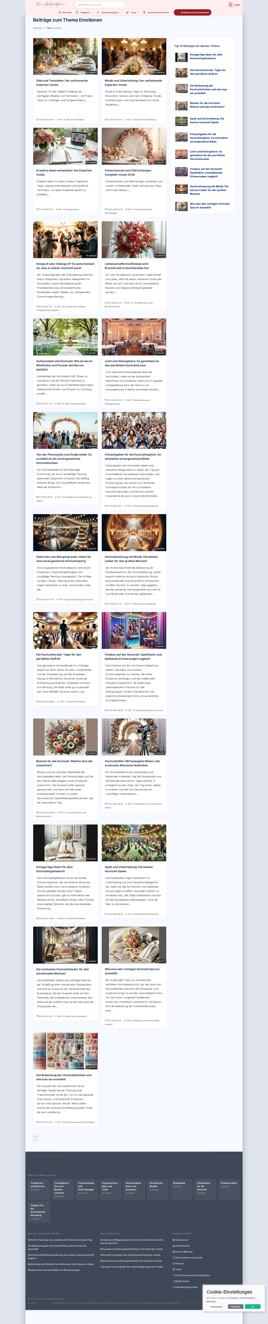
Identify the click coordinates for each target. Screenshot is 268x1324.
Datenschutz (182, 1245)
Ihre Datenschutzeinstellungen (192, 1275)
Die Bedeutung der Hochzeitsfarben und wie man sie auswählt (208, 89)
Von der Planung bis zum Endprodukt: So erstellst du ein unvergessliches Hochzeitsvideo (64, 459)
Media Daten (182, 1281)
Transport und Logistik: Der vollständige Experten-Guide (131, 1266)
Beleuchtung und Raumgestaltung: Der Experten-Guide (131, 1261)
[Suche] (120, 5)
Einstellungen (216, 1307)
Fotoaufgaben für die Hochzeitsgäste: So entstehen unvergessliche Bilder (209, 138)
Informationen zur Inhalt (188, 1257)
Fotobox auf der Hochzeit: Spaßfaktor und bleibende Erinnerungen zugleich (206, 172)
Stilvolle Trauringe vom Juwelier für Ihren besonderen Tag (60, 1240)
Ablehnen (235, 1306)
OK (252, 1306)
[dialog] (234, 1298)
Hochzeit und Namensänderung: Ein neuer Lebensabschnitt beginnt (61, 1257)
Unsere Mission (184, 1251)
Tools (178, 1269)
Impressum (181, 1240)
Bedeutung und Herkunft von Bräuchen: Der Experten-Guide (61, 1264)
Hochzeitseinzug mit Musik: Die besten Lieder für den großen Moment (209, 190)
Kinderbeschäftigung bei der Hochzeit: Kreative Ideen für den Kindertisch (131, 1241)
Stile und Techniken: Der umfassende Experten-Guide (130, 1255)
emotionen (57, 28)
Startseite (37, 28)
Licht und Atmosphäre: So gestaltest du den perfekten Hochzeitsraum (207, 155)
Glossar (179, 1263)
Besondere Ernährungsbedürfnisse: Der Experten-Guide (131, 1249)
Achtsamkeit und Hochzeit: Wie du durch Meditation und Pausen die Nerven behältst (64, 365)
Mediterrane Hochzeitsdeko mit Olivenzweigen (54, 1270)
